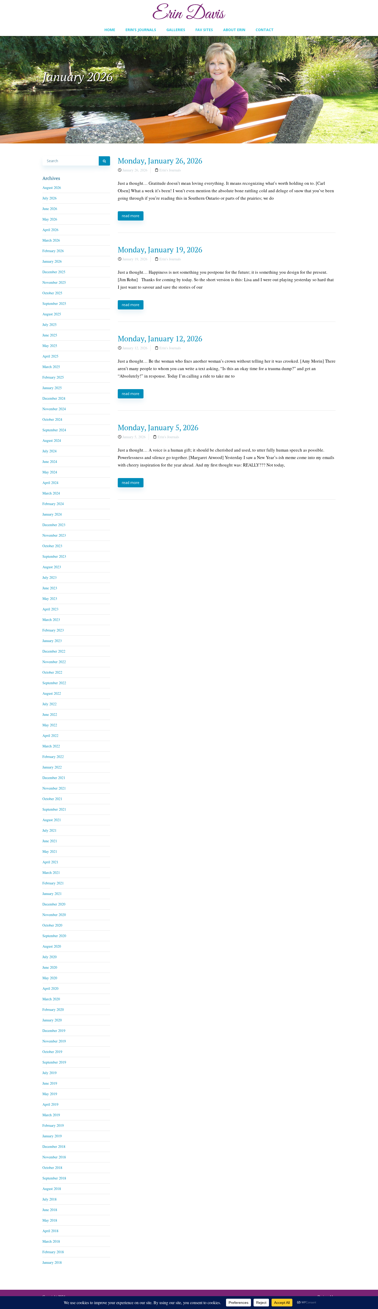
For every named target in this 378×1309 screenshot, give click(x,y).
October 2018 (52, 1167)
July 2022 (49, 703)
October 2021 (52, 798)
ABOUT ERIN (234, 29)
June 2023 (49, 587)
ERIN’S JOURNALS (140, 29)
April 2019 (50, 1104)
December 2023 (53, 524)
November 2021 (54, 788)
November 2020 (54, 914)
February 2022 (53, 756)
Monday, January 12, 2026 (160, 338)
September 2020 (54, 935)
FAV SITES (204, 29)
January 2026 (52, 261)
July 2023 (49, 577)
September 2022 (54, 682)
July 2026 (49, 198)
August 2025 (51, 314)
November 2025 (54, 282)
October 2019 (52, 1051)
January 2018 (52, 1262)
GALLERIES (175, 29)
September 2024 (54, 429)
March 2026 (51, 240)
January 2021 (52, 893)
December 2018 (53, 1146)
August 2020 (51, 946)
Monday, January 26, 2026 (160, 161)
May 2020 (49, 977)
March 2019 (51, 1114)
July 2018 (49, 1199)
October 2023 (52, 545)
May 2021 (49, 851)
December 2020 (53, 904)
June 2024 (49, 461)
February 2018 (53, 1251)
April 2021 (50, 861)
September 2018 (54, 1178)
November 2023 (54, 535)
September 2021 (54, 809)
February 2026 (53, 250)
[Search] (104, 161)
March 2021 (51, 872)
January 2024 (52, 514)
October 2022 (52, 672)
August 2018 (51, 1188)
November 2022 (54, 661)
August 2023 (51, 566)
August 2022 (51, 693)
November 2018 (54, 1157)
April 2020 (50, 988)
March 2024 (51, 493)
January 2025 (52, 387)
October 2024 (52, 419)
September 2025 (54, 303)
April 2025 (50, 356)
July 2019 (49, 1072)
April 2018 (50, 1230)
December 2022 (53, 651)
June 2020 (49, 967)
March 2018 (51, 1241)
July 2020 (49, 956)
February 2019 (53, 1125)
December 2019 (53, 1030)
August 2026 (51, 187)
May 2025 (49, 345)
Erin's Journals (170, 170)
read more (130, 215)
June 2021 (49, 840)
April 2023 (50, 609)
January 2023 (52, 640)
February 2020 (53, 1009)
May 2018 (49, 1220)
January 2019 (52, 1135)
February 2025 (53, 377)
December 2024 (53, 398)
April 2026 (50, 229)
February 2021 (53, 883)
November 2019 (54, 1041)
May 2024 (49, 472)
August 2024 (51, 440)
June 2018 (49, 1209)
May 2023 (49, 598)
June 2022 (49, 714)
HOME (109, 29)
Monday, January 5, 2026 (158, 427)
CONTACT (265, 29)
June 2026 (49, 208)
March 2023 (51, 619)
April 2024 (50, 482)
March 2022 (51, 746)
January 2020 (52, 1020)
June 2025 (49, 335)
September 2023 (54, 556)
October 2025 (52, 292)
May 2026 (49, 219)
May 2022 (49, 724)
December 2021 (53, 777)
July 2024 (49, 450)
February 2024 (53, 503)
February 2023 (53, 630)
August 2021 (51, 819)
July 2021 (49, 830)
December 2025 (53, 271)
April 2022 (50, 735)
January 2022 (52, 767)
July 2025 (49, 324)
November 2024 (54, 408)
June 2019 (49, 1083)
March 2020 (51, 998)
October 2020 (52, 925)
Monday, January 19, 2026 (160, 249)
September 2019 (54, 1062)
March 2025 (51, 366)
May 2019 (49, 1093)
